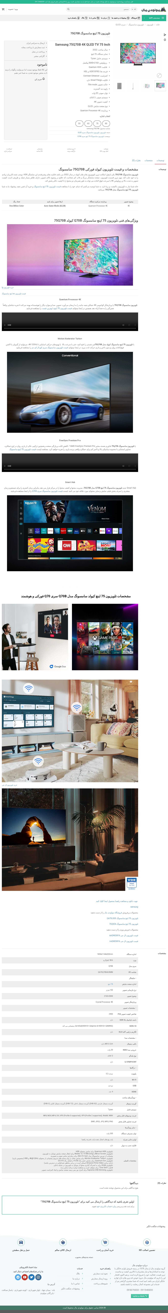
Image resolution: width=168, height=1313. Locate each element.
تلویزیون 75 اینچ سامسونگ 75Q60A (123, 924)
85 (106, 123)
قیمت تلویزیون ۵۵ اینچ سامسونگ (14, 294)
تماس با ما (92, 18)
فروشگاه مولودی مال (113, 912)
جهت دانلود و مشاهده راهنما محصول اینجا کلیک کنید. (117, 901)
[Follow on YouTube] (25, 1277)
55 (79, 123)
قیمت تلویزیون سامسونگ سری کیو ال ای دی (50, 347)
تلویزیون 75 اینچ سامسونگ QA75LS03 (122, 918)
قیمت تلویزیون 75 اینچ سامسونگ (47, 186)
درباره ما (104, 18)
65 (88, 123)
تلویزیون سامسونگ (136, 24)
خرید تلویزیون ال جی (9, 785)
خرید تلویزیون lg (8, 287)
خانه (158, 24)
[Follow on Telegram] (18, 1277)
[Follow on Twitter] (31, 1277)
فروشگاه (134, 18)
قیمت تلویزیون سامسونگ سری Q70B (47, 491)
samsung (134, 907)
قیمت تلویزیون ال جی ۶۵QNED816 (123, 941)
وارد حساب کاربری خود (106, 1206)
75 (97, 123)
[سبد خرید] (3, 9)
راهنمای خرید (72, 18)
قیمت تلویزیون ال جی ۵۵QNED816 (123, 935)
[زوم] (159, 75)
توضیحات (160, 160)
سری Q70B (81, 136)
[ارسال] (68, 9)
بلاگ (82, 18)
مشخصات (149, 160)
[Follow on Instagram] (38, 1277)
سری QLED (120, 24)
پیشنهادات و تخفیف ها (119, 18)
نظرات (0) (136, 160)
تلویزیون (150, 24)
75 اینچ (110, 984)
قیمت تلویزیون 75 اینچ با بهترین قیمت (57, 308)
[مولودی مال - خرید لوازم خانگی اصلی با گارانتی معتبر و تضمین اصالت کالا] (154, 9)
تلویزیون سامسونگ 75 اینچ (95, 136)
